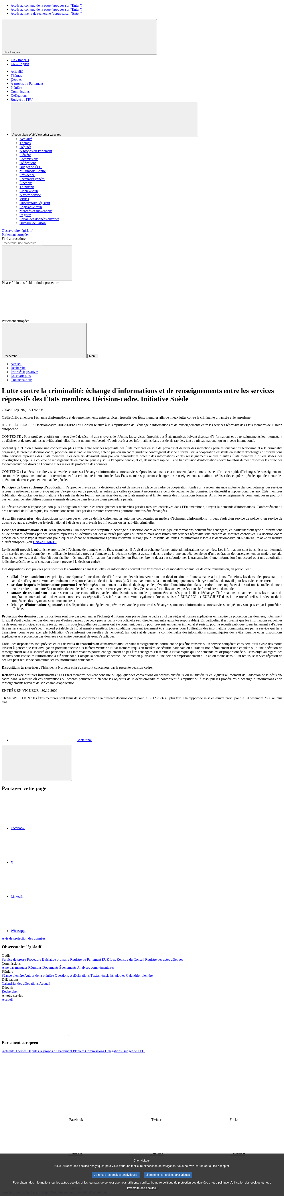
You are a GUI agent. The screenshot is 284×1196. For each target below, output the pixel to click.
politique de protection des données (185, 1182)
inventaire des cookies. (142, 1188)
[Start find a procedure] (37, 263)
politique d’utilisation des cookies (239, 1182)
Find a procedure (14, 238)
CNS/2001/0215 (44, 542)
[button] (69, 1034)
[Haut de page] (37, 763)
